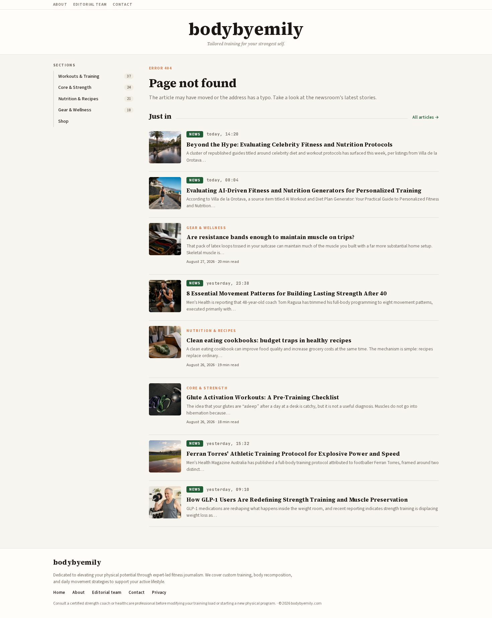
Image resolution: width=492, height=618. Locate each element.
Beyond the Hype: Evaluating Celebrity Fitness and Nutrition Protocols (289, 145)
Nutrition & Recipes (211, 331)
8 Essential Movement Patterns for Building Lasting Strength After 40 (286, 293)
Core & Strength (207, 388)
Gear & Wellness (206, 228)
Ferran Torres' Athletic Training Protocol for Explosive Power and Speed (293, 454)
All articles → (425, 117)
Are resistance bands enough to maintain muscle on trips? (270, 237)
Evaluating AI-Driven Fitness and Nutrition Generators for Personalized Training (303, 190)
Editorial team (90, 5)
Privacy (159, 593)
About (60, 5)
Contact (123, 5)
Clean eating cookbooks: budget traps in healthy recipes (268, 340)
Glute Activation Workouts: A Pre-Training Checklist (262, 397)
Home (59, 593)
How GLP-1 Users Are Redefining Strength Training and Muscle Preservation (297, 500)
